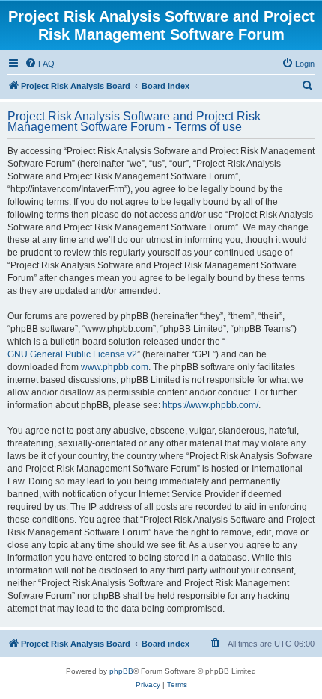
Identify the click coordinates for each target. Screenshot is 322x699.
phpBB (121, 671)
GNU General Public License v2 (72, 354)
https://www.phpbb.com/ (210, 405)
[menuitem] (40, 64)
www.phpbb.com (114, 367)
